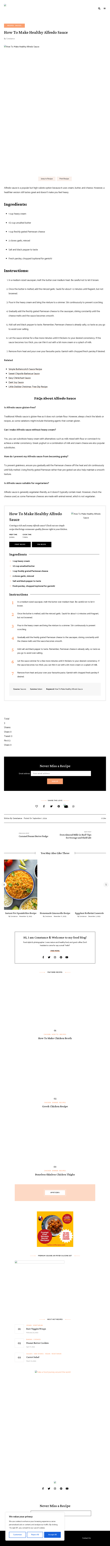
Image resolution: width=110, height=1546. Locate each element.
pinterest (61, 957)
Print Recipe (64, 178)
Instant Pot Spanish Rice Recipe (20, 913)
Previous (4, 884)
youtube (66, 957)
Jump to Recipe (47, 178)
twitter (49, 957)
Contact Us (86, 1538)
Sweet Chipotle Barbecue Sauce (24, 374)
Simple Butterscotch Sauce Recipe (25, 369)
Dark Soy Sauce (16, 382)
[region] (34, 1526)
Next (106, 884)
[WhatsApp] (73, 807)
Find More (55, 951)
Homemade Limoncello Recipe (55, 913)
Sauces (18, 25)
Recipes (10, 25)
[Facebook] (44, 807)
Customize (17, 1534)
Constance (10, 38)
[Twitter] (51, 807)
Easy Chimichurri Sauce (20, 378)
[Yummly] (66, 806)
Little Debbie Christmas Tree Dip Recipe (28, 387)
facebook (43, 957)
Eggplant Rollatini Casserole (89, 913)
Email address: (24, 773)
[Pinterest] (59, 807)
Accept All (52, 1534)
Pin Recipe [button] (41, 544)
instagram (55, 957)
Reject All (35, 1534)
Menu (104, 8)
